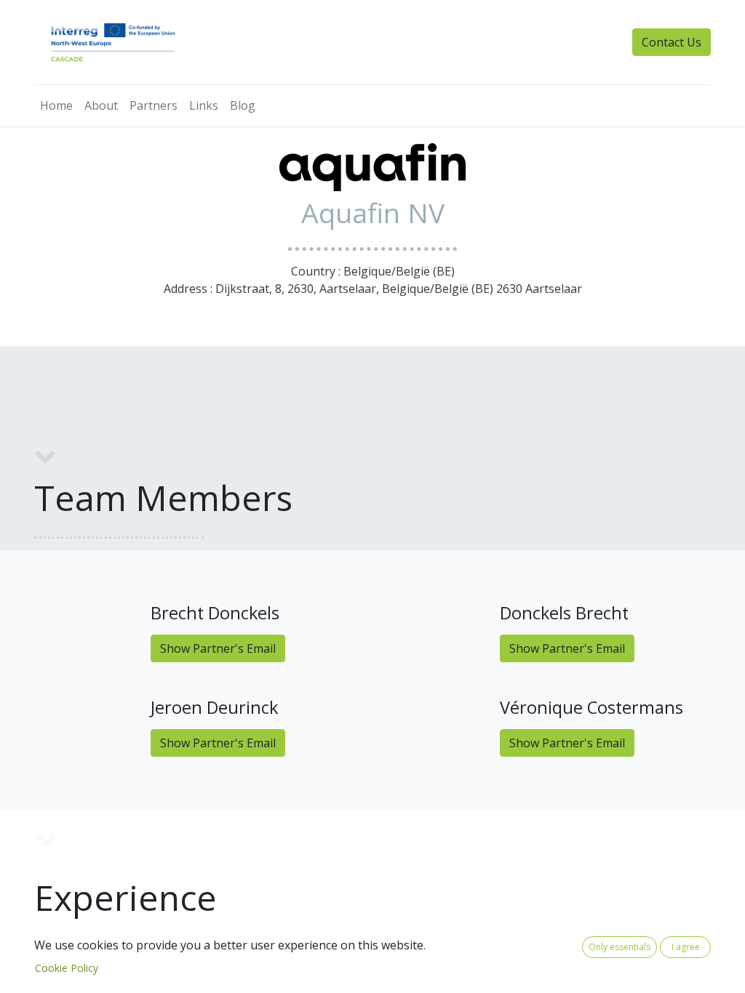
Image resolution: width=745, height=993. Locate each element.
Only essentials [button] (619, 947)
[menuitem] (56, 105)
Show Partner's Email (218, 648)
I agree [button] (686, 947)
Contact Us (671, 42)
